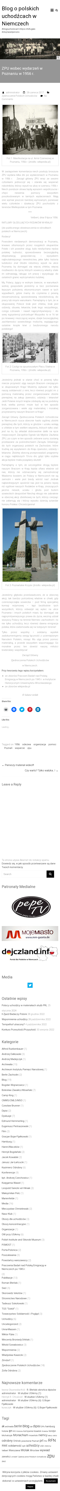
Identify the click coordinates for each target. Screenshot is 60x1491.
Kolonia (19, 1431)
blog (26, 1426)
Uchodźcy (7, 1319)
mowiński (33, 1435)
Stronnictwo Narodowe (14, 1298)
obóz (55, 1435)
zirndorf (14, 1457)
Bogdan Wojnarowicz (13, 1085)
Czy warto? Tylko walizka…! (41, 770)
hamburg (50, 1426)
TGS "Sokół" (8, 1308)
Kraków (45, 1431)
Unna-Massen (9, 1329)
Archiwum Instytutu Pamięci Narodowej (23, 1069)
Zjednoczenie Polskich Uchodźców (19, 96)
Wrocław (34, 1450)
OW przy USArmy (11, 1234)
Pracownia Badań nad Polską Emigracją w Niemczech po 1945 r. (24, 1267)
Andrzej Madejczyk (12, 1059)
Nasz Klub (7, 1213)
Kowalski (37, 1431)
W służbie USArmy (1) (29, 1393)
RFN (52, 1440)
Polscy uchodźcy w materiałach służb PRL (24, 1005)
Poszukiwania (9, 1255)
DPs (43, 1426)
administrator (13, 92)
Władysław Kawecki (12, 1355)
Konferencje (8, 1172)
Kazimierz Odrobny (12, 1167)
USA (42, 1446)
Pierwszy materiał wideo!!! (18, 765)
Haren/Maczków (10, 1146)
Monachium (20, 1435)
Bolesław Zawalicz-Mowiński (17, 1090)
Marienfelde (8, 1198)
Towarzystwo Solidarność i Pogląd (20, 1313)
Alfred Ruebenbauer (12, 1048)
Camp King (7, 1095)
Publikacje (7, 1277)
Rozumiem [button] (51, 1481)
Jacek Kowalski (10, 1157)
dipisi (36, 1426)
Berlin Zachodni (10, 1074)
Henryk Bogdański (11, 1152)
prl (41, 1440)
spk (23, 1446)
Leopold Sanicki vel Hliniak (16, 1188)
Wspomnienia (9, 1350)
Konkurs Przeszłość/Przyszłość (19, 1029)
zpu (29, 748)
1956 (17, 744)
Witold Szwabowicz (12, 1344)
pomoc (52, 744)
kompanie (28, 1431)
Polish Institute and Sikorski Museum (21, 1239)
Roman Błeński (10, 1282)
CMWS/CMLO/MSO (12, 1100)
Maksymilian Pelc (11, 1193)
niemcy (43, 1435)
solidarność (14, 1445)
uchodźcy (32, 1445)
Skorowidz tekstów (12, 1293)
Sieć (4, 1288)
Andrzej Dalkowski (11, 1054)
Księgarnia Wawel (11, 1182)
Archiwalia (7, 1064)
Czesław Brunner (11, 1105)
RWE (5, 1445)
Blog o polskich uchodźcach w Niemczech (20, 16)
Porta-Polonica (9, 1250)
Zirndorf (6, 1360)
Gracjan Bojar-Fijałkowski (15, 1136)
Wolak (25, 1450)
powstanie (26, 1441)
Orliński (17, 1441)
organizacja (39, 744)
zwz (4, 1461)
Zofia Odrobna (9, 1370)
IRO (14, 1431)
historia (5, 1431)
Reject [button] (30, 1486)
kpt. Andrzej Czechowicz (15, 1177)
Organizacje (8, 1229)
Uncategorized (10, 1324)
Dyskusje (6, 1116)
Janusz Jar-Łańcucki (13, 1162)
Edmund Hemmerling (13, 1121)
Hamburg (7, 1141)
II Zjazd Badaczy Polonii (14, 1014)
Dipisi (5, 1110)
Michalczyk (7, 1435)
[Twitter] (30, 986)
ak (3, 1426)
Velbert (5, 1450)
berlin (18, 1426)
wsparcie (20, 748)
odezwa (26, 744)
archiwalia (9, 1426)
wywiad (45, 1450)
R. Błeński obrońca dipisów (41, 1389)
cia (31, 1426)
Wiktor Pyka (8, 1334)
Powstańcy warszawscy (15, 1260)
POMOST (6, 1244)
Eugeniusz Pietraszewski (15, 1126)
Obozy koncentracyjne (14, 1224)
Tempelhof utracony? (13, 1024)
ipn (10, 1430)
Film (4, 1131)
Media (5, 1203)
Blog (4, 1079)
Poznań (8, 748)
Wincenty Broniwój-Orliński (16, 1339)
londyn (52, 1431)
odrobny (7, 1440)
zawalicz (6, 1456)
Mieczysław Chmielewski (15, 1208)
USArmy (47, 1446)
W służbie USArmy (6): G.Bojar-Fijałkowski (35, 1407)
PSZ (45, 1441)
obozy (50, 1436)
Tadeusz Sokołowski (13, 1303)
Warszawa (14, 1450)
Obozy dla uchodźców (14, 1219)
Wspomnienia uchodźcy (15, 1019)
